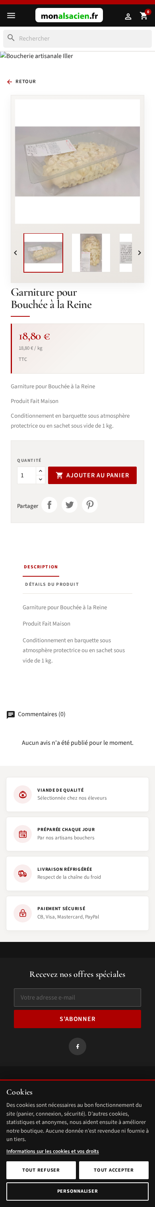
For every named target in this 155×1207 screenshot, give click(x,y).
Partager (49, 505)
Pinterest (90, 505)
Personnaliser (77, 1191)
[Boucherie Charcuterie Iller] (69, 15)
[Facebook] (77, 1046)
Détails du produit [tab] (52, 584)
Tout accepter (114, 1170)
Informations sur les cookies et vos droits (52, 1151)
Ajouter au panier (92, 475)
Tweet (70, 505)
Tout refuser (41, 1170)
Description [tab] (41, 567)
